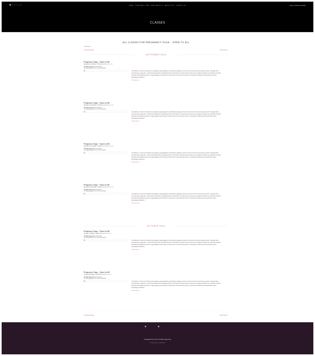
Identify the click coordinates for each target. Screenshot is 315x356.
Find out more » (135, 80)
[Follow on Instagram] (160, 347)
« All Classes (87, 46)
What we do (156, 5)
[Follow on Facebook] (154, 347)
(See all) (111, 64)
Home (131, 5)
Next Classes (224, 50)
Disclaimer (162, 342)
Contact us (181, 5)
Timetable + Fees (142, 5)
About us (169, 5)
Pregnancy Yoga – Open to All (96, 62)
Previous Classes (89, 50)
